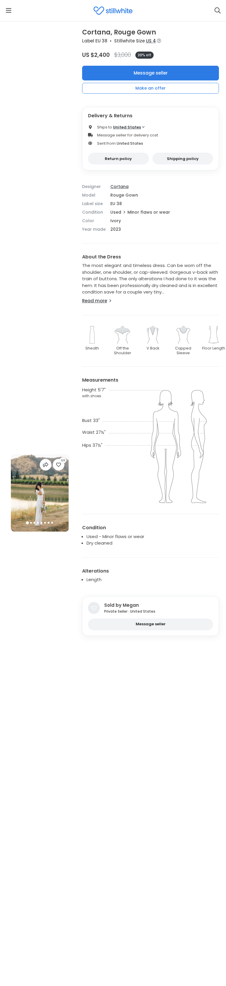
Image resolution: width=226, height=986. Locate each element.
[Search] (217, 11)
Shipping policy (183, 158)
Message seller (151, 73)
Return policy (118, 158)
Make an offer (150, 88)
